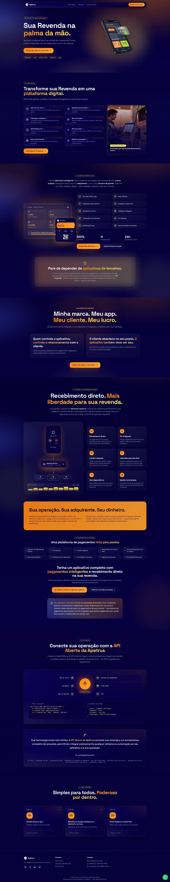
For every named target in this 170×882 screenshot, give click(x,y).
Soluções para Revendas (63, 863)
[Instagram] (25, 867)
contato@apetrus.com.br (86, 755)
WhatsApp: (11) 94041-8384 (98, 863)
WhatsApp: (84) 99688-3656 (99, 866)
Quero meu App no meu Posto (37, 50)
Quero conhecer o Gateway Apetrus (70, 590)
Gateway (81, 5)
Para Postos (71, 5)
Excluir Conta (59, 866)
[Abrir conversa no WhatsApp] (165, 877)
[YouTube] (39, 867)
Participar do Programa (34, 151)
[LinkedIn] (35, 867)
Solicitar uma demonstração (102, 590)
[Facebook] (30, 867)
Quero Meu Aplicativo (87, 246)
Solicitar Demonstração (113, 246)
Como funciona (91, 5)
